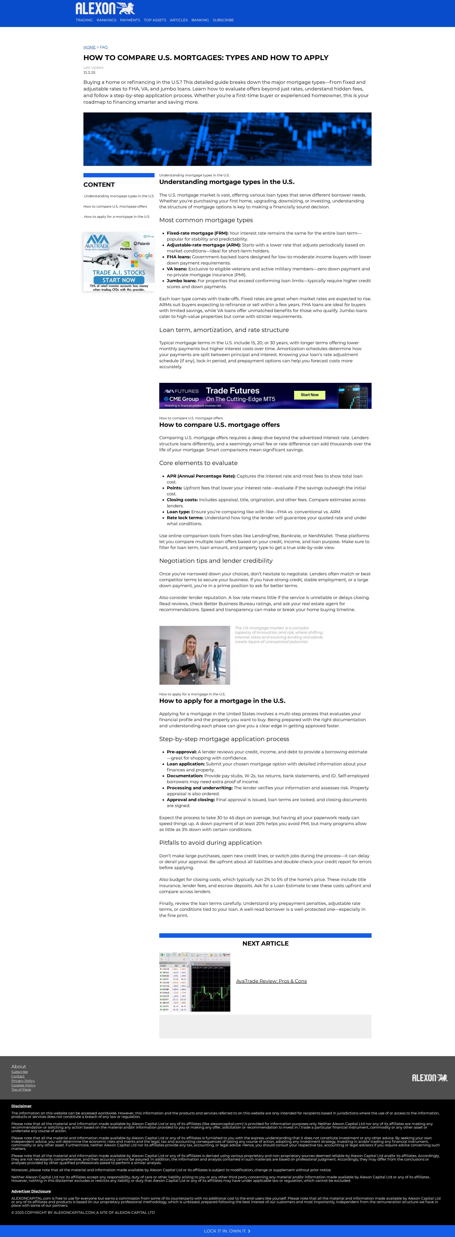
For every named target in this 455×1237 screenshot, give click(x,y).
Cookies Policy (23, 1085)
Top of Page (21, 1089)
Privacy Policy (23, 1081)
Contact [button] (18, 1076)
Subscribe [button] (19, 1072)
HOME (89, 47)
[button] (223, 20)
